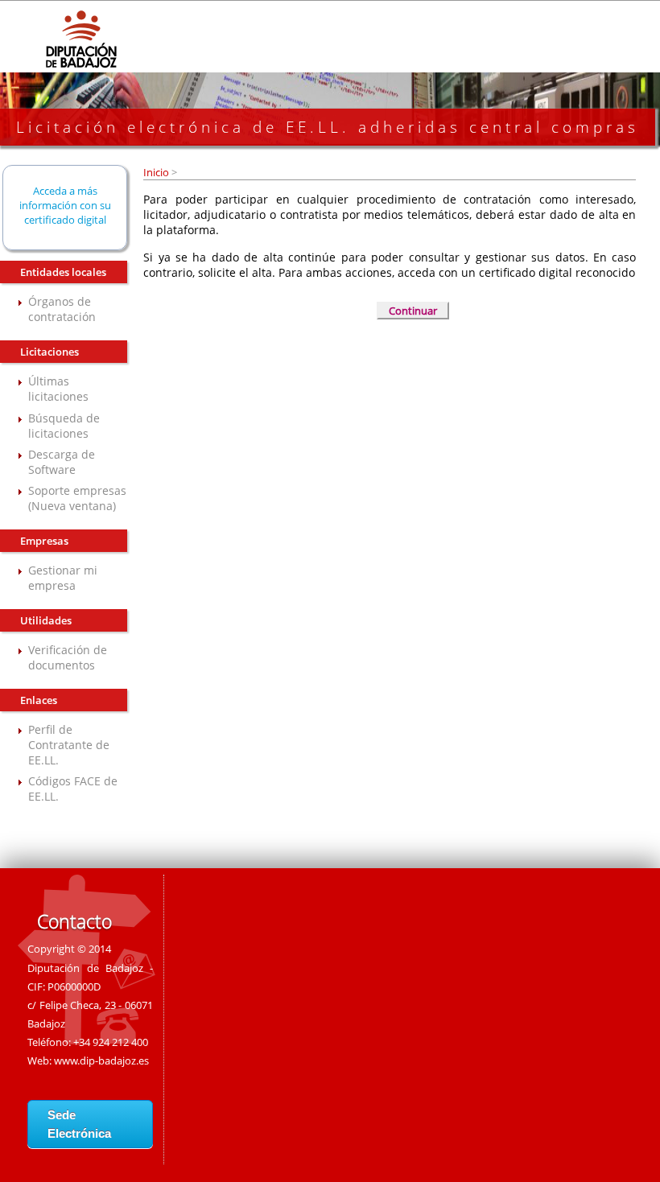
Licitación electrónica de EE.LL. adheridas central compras (327, 127)
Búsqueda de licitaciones (64, 425)
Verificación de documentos (67, 657)
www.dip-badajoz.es (101, 1060)
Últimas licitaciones (58, 388)
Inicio (157, 172)
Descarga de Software (61, 462)
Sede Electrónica (79, 1124)
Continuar (413, 310)
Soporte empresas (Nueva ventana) (77, 498)
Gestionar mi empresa (62, 577)
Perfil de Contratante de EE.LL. (68, 745)
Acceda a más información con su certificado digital (65, 205)
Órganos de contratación (62, 309)
